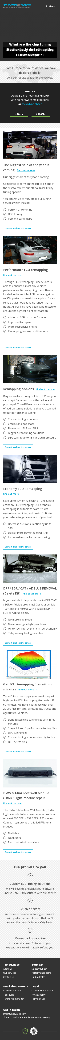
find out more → (26, 170)
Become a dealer (12, 990)
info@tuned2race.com (14, 1013)
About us (7, 968)
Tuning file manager (13, 998)
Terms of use (38, 998)
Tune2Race (17, 6)
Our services (9, 972)
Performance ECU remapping (25, 270)
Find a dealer (38, 976)
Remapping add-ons (18, 389)
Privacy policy (38, 994)
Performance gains (41, 972)
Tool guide (8, 994)
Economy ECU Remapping (22, 488)
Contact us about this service (18, 228)
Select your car (39, 968)
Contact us (8, 976)
